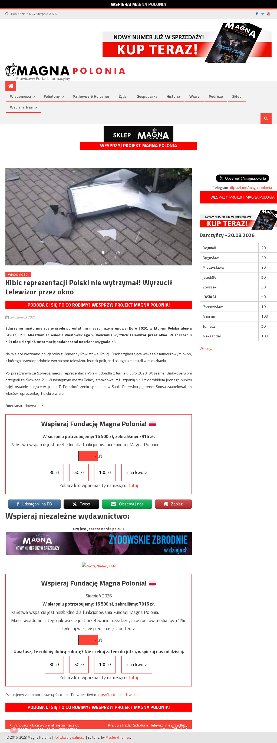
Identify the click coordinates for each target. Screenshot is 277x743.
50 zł (79, 472)
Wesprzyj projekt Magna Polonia (138, 145)
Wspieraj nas (21, 107)
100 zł (105, 472)
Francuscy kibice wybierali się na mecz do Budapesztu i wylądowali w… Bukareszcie (45, 725)
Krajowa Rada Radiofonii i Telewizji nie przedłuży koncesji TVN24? (147, 725)
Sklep (237, 96)
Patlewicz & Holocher (91, 96)
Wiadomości (20, 96)
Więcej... (206, 348)
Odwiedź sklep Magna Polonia (138, 134)
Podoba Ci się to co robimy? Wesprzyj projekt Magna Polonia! (99, 304)
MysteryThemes (117, 737)
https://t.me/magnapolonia (250, 187)
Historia (173, 96)
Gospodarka (147, 96)
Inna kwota (137, 472)
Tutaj (133, 485)
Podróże (216, 96)
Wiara (194, 96)
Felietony (52, 96)
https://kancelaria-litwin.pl (117, 694)
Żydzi (123, 96)
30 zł (54, 472)
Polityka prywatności (69, 737)
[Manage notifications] (14, 729)
